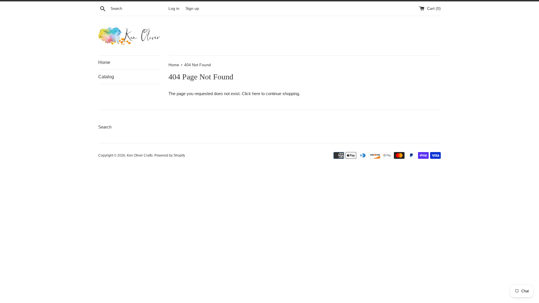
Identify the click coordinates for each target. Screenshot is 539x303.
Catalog (106, 76)
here (256, 93)
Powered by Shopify (169, 155)
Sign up (192, 8)
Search (104, 127)
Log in (173, 8)
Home (104, 62)
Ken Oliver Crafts (140, 155)
